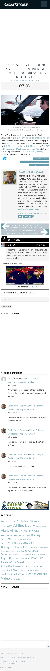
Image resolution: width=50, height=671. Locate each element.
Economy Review (27, 554)
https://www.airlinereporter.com (32, 213)
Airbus (37, 521)
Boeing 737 (6, 539)
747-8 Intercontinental (13, 146)
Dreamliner (6, 554)
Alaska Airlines (10, 530)
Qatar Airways (26, 567)
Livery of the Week (13, 562)
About (8, 653)
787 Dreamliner (41, 159)
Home (2, 653)
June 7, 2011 (42, 245)
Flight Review (9, 558)
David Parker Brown (26, 80)
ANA (27, 535)
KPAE (34, 558)
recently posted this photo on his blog (34, 138)
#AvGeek (4, 521)
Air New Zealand (41, 526)
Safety (35, 567)
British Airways (43, 547)
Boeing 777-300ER (9, 543)
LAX (40, 558)
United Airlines (37, 574)
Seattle (3, 570)
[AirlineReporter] (25, 4)
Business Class (7, 551)
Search (15, 653)
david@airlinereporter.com (28, 209)
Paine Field (7, 566)
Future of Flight (25, 558)
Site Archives (5, 667)
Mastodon (31, 657)
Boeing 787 (35, 165)
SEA (42, 566)
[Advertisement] (25, 37)
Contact (23, 653)
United (24, 574)
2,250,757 (36, 287)
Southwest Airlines (11, 574)
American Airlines (12, 535)
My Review (29, 563)
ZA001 (45, 165)
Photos (18, 567)
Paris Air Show (10, 143)
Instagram (21, 657)
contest (18, 551)
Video (5, 578)
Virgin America (15, 579)
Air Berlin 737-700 (31, 149)
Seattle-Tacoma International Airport (23, 570)
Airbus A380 (6, 526)
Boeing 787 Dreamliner (14, 547)
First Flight (40, 554)
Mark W (10, 245)
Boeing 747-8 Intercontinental (34, 162)
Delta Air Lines (29, 551)
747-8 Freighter (32, 146)
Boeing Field (33, 547)
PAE (36, 563)
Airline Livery (24, 526)
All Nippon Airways (30, 531)
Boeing (36, 535)
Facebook (12, 657)
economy (15, 554)
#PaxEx (11, 521)
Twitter (3, 657)
